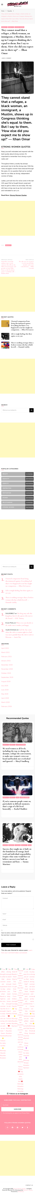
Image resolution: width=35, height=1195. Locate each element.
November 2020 (7, 669)
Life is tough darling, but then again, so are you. (21, 335)
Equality (4, 27)
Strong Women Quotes (18, 195)
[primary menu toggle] (2, 4)
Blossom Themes (28, 1190)
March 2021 (5, 652)
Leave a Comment (6, 58)
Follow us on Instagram (18, 1094)
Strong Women (19, 27)
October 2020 (6, 673)
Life (17, 797)
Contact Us (29, 1185)
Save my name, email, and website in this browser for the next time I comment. (17, 934)
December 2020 (7, 665)
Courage (17, 845)
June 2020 (5, 690)
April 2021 (5, 648)
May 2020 (4, 694)
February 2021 (6, 657)
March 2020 (5, 702)
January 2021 (6, 661)
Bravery (11, 845)
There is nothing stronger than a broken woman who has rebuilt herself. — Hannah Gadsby (22, 345)
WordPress (21, 1191)
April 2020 (5, 698)
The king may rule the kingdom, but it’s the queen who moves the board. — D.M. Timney (19, 615)
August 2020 (6, 681)
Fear (29, 845)
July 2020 (4, 686)
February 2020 (6, 706)
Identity (11, 27)
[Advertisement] (17, 218)
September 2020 (7, 677)
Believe (5, 845)
